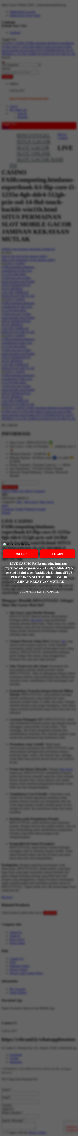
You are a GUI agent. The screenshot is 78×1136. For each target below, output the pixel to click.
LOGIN (57, 554)
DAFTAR (20, 554)
